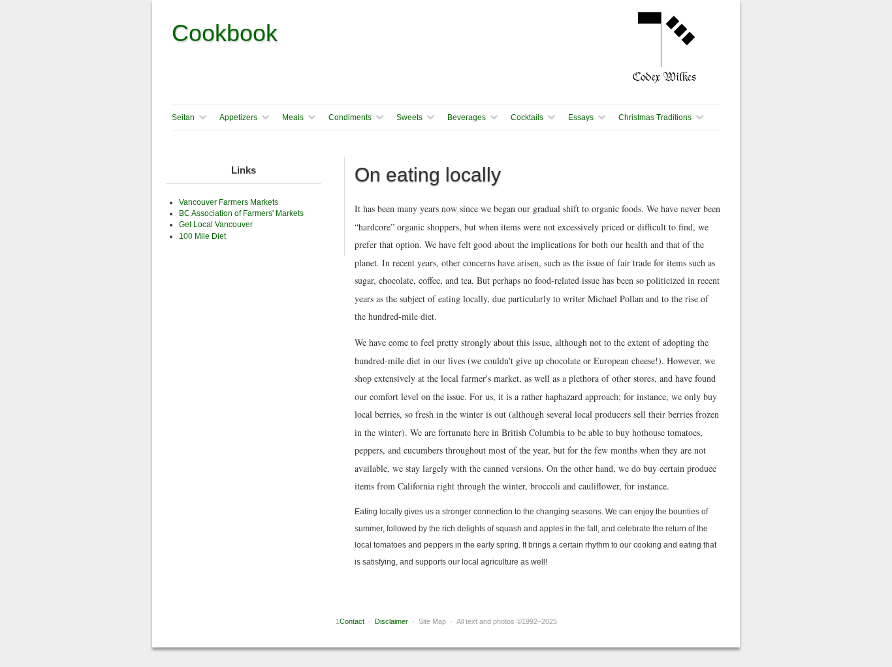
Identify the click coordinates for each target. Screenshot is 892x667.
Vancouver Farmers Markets (228, 202)
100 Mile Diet (202, 236)
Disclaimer (391, 621)
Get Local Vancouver (216, 224)
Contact (352, 621)
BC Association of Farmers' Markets (241, 213)
